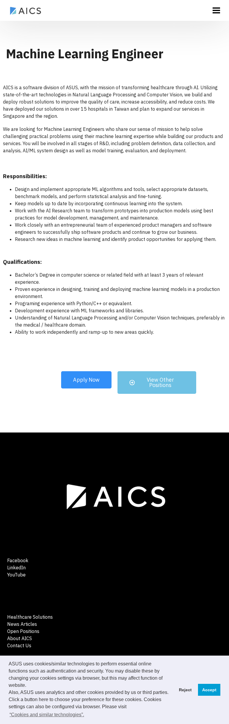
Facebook (17, 560)
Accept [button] (209, 689)
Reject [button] (185, 689)
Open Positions (23, 631)
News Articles (22, 624)
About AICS (19, 638)
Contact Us (19, 645)
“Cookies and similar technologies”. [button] (47, 714)
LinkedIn (16, 568)
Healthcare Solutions (30, 617)
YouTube (16, 575)
